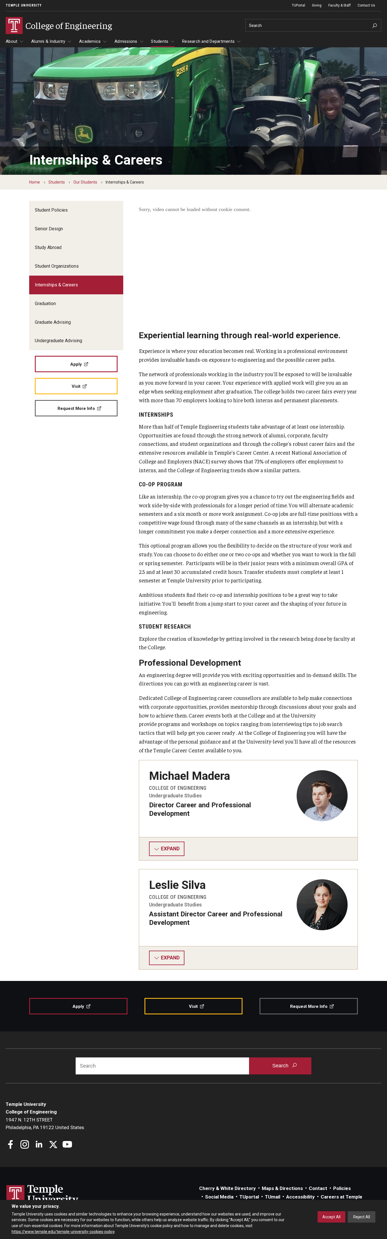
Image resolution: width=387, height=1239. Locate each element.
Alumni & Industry (48, 41)
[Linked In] (39, 1145)
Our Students (85, 182)
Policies (342, 1188)
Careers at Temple (341, 1197)
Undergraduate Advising (58, 340)
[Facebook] (11, 1145)
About (11, 41)
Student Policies (51, 210)
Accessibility (300, 1197)
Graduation (45, 303)
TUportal (249, 1197)
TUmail (272, 1197)
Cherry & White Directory (227, 1188)
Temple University (24, 5)
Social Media (219, 1197)
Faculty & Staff (339, 5)
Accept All (331, 1217)
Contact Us (366, 5)
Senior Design (49, 228)
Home (34, 182)
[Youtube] (67, 1145)
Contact (318, 1188)
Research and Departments (208, 41)
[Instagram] (25, 1145)
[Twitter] (53, 1145)
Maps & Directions (282, 1188)
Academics (90, 41)
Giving (317, 5)
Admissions (125, 41)
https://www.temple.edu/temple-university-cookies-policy (63, 1231)
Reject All (361, 1217)
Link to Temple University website (42, 1195)
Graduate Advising (53, 322)
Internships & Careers (56, 285)
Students (159, 41)
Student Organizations (57, 266)
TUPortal (298, 5)
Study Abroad (48, 247)
